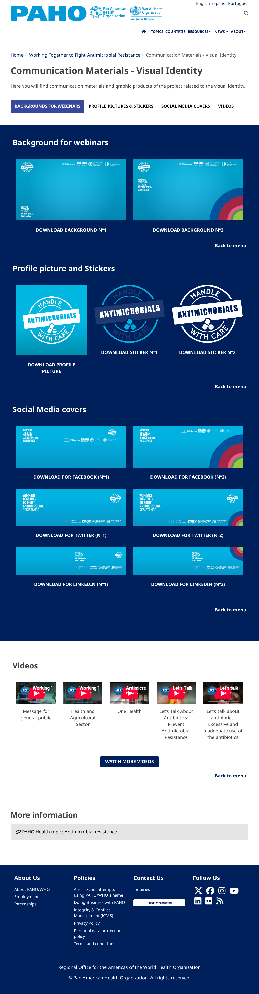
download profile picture (51, 368)
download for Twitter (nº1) (71, 535)
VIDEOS (226, 106)
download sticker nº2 (207, 352)
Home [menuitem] (144, 33)
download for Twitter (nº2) (188, 535)
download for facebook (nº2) (188, 477)
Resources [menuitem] (198, 31)
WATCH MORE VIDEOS (129, 761)
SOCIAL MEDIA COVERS (185, 106)
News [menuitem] (219, 31)
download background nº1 (71, 230)
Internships (25, 904)
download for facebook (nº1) (71, 477)
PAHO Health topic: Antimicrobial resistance (69, 832)
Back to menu (230, 775)
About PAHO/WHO (32, 889)
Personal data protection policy (98, 933)
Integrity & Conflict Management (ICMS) (93, 912)
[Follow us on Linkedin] (197, 902)
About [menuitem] (237, 31)
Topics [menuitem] (157, 31)
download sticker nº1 (129, 352)
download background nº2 (188, 230)
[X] (198, 892)
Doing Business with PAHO (99, 902)
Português (238, 3)
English (203, 3)
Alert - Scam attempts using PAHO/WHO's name (98, 892)
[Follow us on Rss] (219, 902)
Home (17, 55)
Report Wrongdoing (159, 902)
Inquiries (141, 889)
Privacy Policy (87, 923)
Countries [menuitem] (175, 31)
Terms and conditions (94, 943)
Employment (26, 896)
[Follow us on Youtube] (234, 892)
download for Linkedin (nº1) (71, 584)
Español (219, 3)
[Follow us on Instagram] (221, 892)
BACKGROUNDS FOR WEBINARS (47, 106)
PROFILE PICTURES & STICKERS (121, 106)
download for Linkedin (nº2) (188, 584)
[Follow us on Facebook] (210, 892)
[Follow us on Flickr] (208, 902)
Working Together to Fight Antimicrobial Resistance (84, 55)
